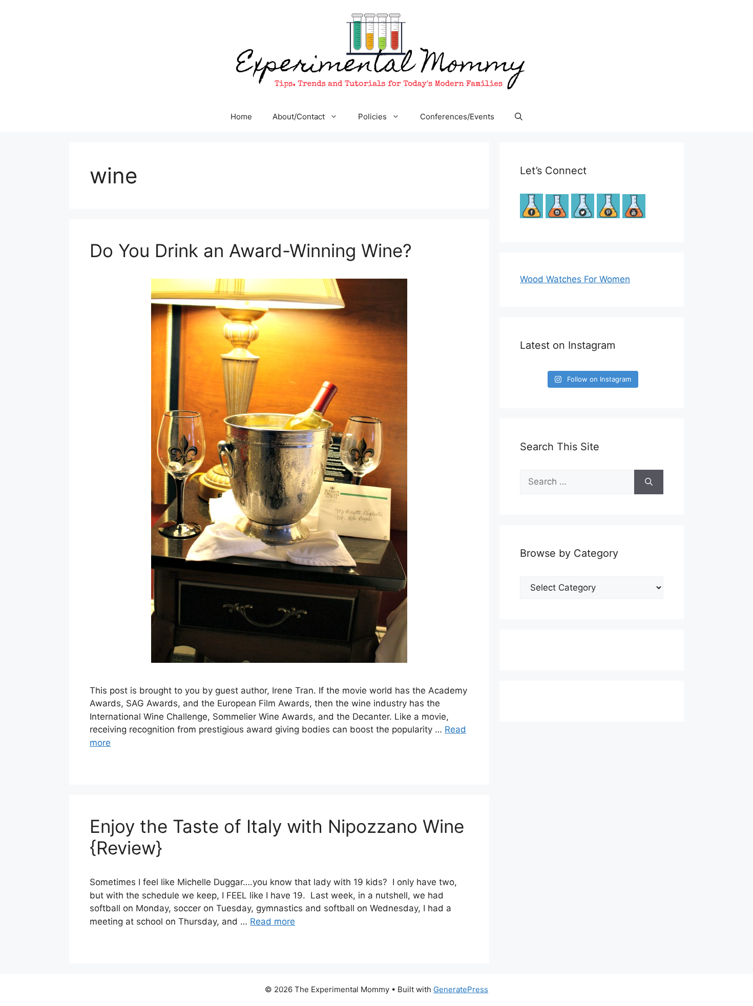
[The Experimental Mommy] (376, 50)
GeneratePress (460, 989)
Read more (272, 921)
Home (241, 116)
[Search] (648, 482)
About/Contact (299, 116)
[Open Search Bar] (519, 116)
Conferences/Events (457, 116)
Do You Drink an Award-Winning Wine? (251, 250)
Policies (372, 116)
